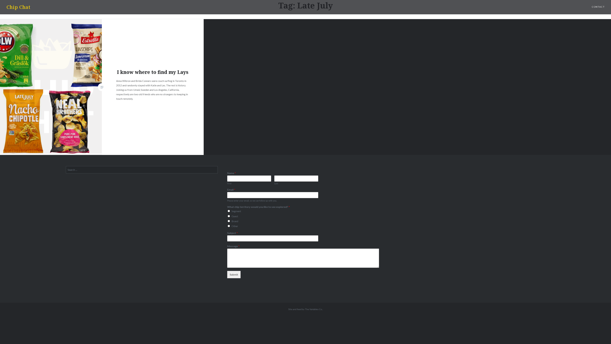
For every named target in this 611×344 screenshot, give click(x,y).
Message (233, 246)
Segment (236, 211)
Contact (598, 6)
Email (231, 189)
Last (276, 183)
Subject (232, 232)
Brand (235, 221)
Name (231, 173)
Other (235, 226)
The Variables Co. (313, 309)
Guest (235, 216)
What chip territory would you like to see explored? (258, 206)
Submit (234, 274)
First (229, 183)
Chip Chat (18, 7)
